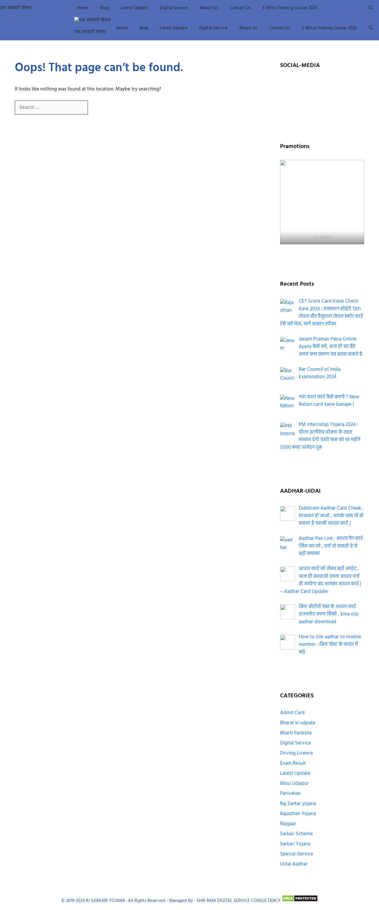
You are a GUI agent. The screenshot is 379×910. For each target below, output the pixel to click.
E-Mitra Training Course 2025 (290, 8)
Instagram (338, 85)
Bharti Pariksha (295, 733)
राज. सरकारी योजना (15, 8)
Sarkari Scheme (296, 834)
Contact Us (240, 8)
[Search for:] (52, 108)
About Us (209, 8)
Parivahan (290, 794)
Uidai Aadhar (294, 864)
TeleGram (339, 100)
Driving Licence (296, 753)
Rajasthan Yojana (298, 814)
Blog (104, 8)
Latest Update (134, 8)
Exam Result (293, 763)
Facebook (306, 85)
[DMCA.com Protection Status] (300, 900)
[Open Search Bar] (371, 8)
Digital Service (174, 8)
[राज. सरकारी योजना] (92, 20)
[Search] (97, 107)
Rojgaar (288, 824)
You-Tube (306, 100)
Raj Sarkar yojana (298, 804)
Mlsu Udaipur (294, 783)
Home (82, 8)
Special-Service (296, 854)
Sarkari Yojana (295, 844)
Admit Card (292, 713)
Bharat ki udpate (297, 723)
